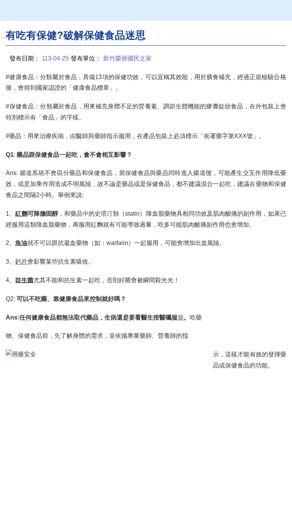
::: (8, 35)
